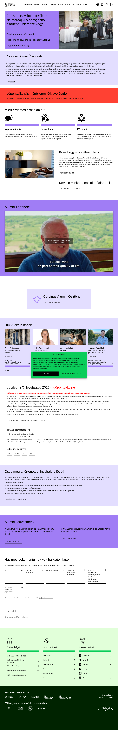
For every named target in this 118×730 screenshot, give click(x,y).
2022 (24, 453)
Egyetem (53, 4)
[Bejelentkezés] (97, 4)
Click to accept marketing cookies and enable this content (59, 241)
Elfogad (46, 373)
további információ (53, 302)
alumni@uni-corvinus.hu (20, 617)
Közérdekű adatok (49, 664)
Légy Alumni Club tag (17, 45)
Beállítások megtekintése (72, 373)
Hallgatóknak (69, 4)
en (112, 4)
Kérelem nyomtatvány (30, 571)
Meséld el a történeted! (17, 499)
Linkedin (76, 189)
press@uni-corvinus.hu (18, 675)
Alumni (78, 4)
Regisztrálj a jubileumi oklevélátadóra (26, 421)
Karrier (45, 669)
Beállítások (100, 697)
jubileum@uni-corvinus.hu (25, 434)
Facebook (64, 189)
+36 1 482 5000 (21, 656)
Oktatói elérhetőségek (14, 666)
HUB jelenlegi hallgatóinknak (16, 670)
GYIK (6, 570)
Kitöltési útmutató (52, 570)
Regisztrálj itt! (67, 173)
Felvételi (44, 4)
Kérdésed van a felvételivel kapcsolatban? (15, 661)
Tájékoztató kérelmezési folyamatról (71, 572)
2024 (10, 453)
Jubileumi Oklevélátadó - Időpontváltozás (28, 40)
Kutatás (60, 4)
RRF (44, 677)
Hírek (85, 4)
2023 (17, 453)
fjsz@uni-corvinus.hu (46, 598)
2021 (32, 453)
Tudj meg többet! (13, 541)
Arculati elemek (48, 673)
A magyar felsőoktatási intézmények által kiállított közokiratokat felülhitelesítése (94, 575)
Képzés (36, 4)
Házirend (46, 660)
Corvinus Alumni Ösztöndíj (20, 34)
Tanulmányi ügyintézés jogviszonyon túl (10, 590)
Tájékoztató (109, 697)
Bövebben (10, 82)
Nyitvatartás (47, 655)
